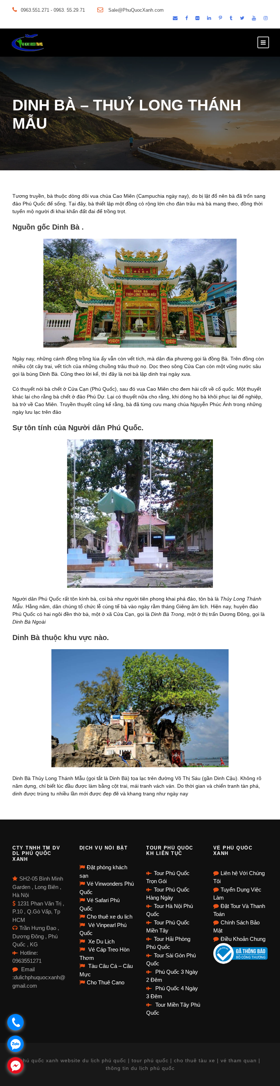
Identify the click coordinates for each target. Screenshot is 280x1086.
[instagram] (266, 18)
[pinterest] (220, 18)
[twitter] (242, 18)
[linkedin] (209, 18)
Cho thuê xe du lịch (109, 916)
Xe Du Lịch (100, 941)
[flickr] (197, 18)
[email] (175, 18)
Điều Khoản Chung (243, 939)
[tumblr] (231, 18)
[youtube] (254, 18)
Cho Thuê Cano (105, 982)
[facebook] (186, 18)
